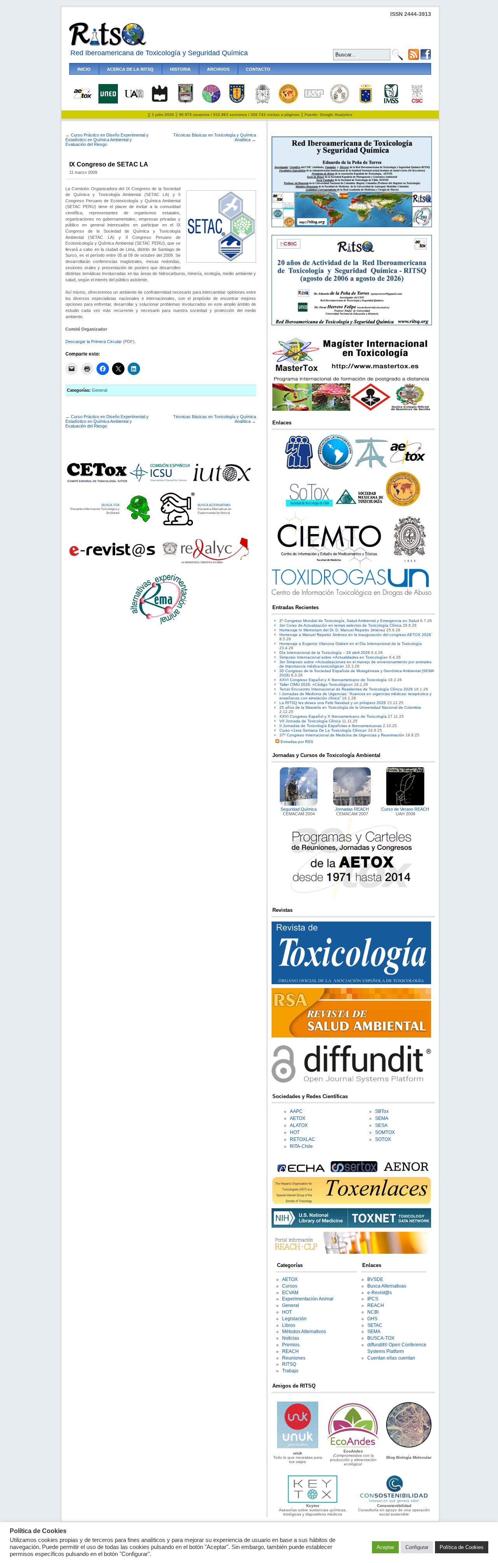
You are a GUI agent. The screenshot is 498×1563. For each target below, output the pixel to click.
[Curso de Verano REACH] (405, 804)
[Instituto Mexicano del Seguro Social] (391, 102)
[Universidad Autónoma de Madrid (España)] (134, 96)
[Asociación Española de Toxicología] (82, 98)
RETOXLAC (302, 1139)
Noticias (290, 1338)
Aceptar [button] (385, 1547)
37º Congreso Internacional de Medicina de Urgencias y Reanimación (341, 735)
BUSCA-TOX (110, 505)
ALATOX (299, 1125)
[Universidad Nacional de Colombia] (262, 102)
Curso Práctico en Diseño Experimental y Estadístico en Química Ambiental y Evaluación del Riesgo (107, 140)
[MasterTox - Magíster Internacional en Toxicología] (351, 410)
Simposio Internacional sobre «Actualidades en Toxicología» (333, 657)
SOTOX (383, 1139)
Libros (288, 1325)
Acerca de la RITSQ (130, 69)
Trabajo (290, 1371)
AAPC (296, 1111)
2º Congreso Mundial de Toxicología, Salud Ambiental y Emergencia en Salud (349, 621)
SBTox (382, 1111)
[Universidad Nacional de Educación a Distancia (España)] (108, 102)
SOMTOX (385, 1132)
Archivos (218, 69)
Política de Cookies (462, 1547)
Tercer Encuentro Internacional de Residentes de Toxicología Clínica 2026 (346, 689)
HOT (295, 1132)
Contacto (258, 69)
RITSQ (289, 1364)
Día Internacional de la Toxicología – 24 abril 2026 (324, 652)
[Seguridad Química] (298, 804)
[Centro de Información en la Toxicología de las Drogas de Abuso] (351, 595)
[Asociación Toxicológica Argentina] (371, 469)
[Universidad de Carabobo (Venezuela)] (185, 102)
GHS (372, 1318)
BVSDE (375, 1279)
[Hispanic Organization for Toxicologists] (403, 505)
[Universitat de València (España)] (339, 102)
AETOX (297, 1118)
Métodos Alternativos (304, 1331)
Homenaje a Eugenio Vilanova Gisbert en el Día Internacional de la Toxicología (350, 643)
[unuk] (297, 1447)
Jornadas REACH (352, 809)
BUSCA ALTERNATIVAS (214, 505)
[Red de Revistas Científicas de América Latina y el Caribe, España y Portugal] (205, 563)
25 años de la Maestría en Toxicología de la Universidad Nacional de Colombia (350, 707)
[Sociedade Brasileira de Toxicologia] (299, 469)
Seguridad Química (299, 809)
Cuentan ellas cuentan (391, 1358)
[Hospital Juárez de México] (211, 102)
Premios (291, 1344)
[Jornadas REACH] (352, 804)
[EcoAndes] (353, 1447)
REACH (290, 1351)
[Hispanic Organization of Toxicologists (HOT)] (288, 102)
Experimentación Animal (307, 1299)
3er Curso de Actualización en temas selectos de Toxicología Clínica (340, 625)
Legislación (294, 1318)
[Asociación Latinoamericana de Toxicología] (335, 469)
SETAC (374, 1325)
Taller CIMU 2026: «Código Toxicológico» (316, 684)
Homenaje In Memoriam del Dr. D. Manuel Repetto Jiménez (332, 630)
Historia (180, 69)
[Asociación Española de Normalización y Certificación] (408, 1171)
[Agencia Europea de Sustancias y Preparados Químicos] (300, 1171)
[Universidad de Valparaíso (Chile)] (365, 102)
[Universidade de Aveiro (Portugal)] (159, 102)
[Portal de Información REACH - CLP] (351, 1252)
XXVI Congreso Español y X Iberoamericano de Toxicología (333, 680)
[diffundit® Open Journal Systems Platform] (351, 1081)
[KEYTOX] (312, 1501)
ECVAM (290, 1292)
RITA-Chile (301, 1146)
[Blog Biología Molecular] (409, 1447)
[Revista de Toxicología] (351, 983)
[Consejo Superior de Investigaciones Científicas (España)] (417, 102)
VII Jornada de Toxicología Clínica (310, 721)
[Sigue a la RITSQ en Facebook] (425, 58)
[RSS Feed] (413, 58)
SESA (381, 1125)
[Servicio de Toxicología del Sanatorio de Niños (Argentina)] (354, 1171)
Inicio (84, 69)
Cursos (289, 1286)
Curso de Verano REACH (405, 809)
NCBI (373, 1312)
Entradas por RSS (296, 741)
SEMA (381, 1118)
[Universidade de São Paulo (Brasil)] (314, 96)
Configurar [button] (416, 1547)
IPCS (372, 1299)
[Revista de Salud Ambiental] (351, 1036)
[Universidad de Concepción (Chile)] (237, 102)
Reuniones (293, 1358)
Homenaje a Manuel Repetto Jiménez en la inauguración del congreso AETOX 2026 (355, 635)
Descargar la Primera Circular (93, 341)
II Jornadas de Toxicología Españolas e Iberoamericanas (330, 726)
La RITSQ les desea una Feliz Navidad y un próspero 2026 (332, 703)
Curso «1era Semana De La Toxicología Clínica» (323, 730)
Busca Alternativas (386, 1286)
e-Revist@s (379, 1292)
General (99, 390)
